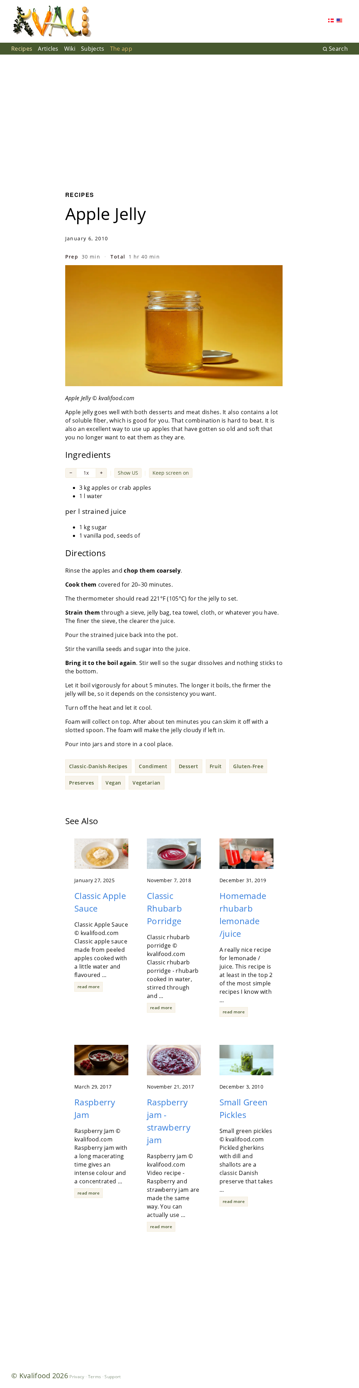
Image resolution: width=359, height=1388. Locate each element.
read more (88, 987)
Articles (48, 48)
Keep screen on (171, 472)
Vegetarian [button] (147, 782)
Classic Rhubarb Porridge (164, 908)
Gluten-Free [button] (248, 766)
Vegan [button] (113, 782)
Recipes (21, 48)
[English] (339, 21)
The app (121, 48)
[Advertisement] (179, 118)
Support (112, 1377)
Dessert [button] (188, 766)
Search (338, 48)
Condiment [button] (153, 766)
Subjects (92, 48)
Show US (128, 472)
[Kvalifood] (51, 21)
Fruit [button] (216, 766)
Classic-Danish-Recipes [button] (98, 766)
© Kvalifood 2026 (39, 1376)
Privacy (76, 1377)
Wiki (69, 48)
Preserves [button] (81, 782)
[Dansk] (331, 21)
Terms (94, 1377)
